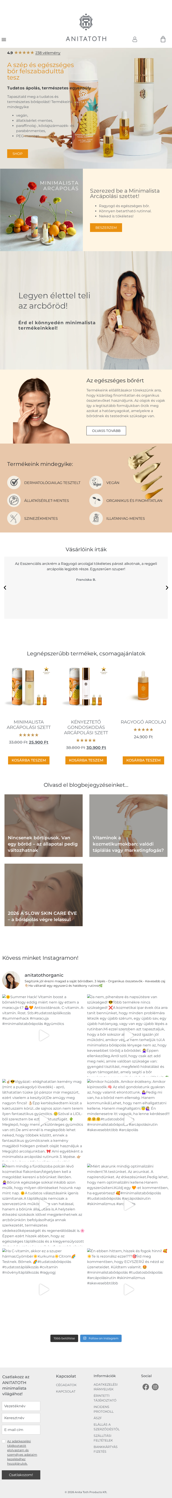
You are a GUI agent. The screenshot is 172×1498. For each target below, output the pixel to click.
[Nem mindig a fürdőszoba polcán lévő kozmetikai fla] (43, 1205)
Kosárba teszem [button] (29, 760)
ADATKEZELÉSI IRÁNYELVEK (106, 1386)
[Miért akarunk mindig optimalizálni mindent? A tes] (128, 1205)
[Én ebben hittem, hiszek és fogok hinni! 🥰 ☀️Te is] (128, 1289)
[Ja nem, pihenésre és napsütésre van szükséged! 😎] (128, 1035)
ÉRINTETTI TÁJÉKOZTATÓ (105, 1398)
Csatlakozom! (21, 1475)
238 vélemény (47, 53)
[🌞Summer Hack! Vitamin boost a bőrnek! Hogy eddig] (43, 1035)
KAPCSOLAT (65, 1391)
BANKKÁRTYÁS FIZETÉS (106, 1449)
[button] (3, 39)
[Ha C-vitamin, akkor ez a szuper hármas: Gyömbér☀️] (43, 1289)
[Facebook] (145, 1387)
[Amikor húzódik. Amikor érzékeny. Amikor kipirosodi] (128, 1120)
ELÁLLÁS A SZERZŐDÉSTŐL (107, 1426)
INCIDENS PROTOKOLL (104, 1409)
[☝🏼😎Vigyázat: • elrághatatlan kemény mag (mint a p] (43, 1120)
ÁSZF (98, 1418)
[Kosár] (163, 39)
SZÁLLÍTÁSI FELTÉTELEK (103, 1438)
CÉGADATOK (66, 1385)
